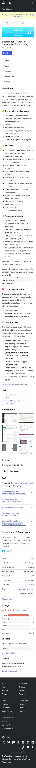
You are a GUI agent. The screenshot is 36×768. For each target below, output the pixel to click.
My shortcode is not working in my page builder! (12, 500)
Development (9, 76)
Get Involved (24, 701)
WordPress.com (9, 718)
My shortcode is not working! (13, 508)
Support (7, 81)
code (20, 589)
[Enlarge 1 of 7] (15, 416)
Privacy (5, 694)
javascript (30, 589)
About (4, 683)
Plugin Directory (7, 9)
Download (6, 53)
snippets (30, 593)
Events (21, 704)
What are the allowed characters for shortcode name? (14, 493)
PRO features (10, 404)
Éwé (8, 737)
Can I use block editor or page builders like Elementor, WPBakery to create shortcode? (14, 523)
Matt (5, 721)
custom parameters (22, 269)
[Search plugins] (23, 23)
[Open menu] (33, 3)
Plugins (21, 691)
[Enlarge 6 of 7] (31, 436)
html (24, 589)
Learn (4, 701)
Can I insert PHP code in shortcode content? (10, 514)
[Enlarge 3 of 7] (15, 446)
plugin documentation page (24, 483)
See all (31, 633)
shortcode (23, 593)
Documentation (10, 395)
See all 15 (31, 584)
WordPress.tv (8, 711)
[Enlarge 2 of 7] (15, 427)
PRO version (27, 327)
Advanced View (8, 599)
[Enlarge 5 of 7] (31, 425)
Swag (22, 711)
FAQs (7, 398)
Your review (6, 633)
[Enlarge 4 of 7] (31, 416)
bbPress (6, 725)
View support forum (9, 653)
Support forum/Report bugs (15, 401)
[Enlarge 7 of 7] (31, 448)
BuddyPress (7, 728)
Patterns (22, 694)
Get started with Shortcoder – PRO (15, 384)
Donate (22, 708)
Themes (22, 687)
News (4, 687)
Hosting (5, 691)
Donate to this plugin (9, 671)
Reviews (7, 66)
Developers (6, 708)
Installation (8, 71)
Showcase (23, 683)
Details (6, 61)
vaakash (7, 48)
